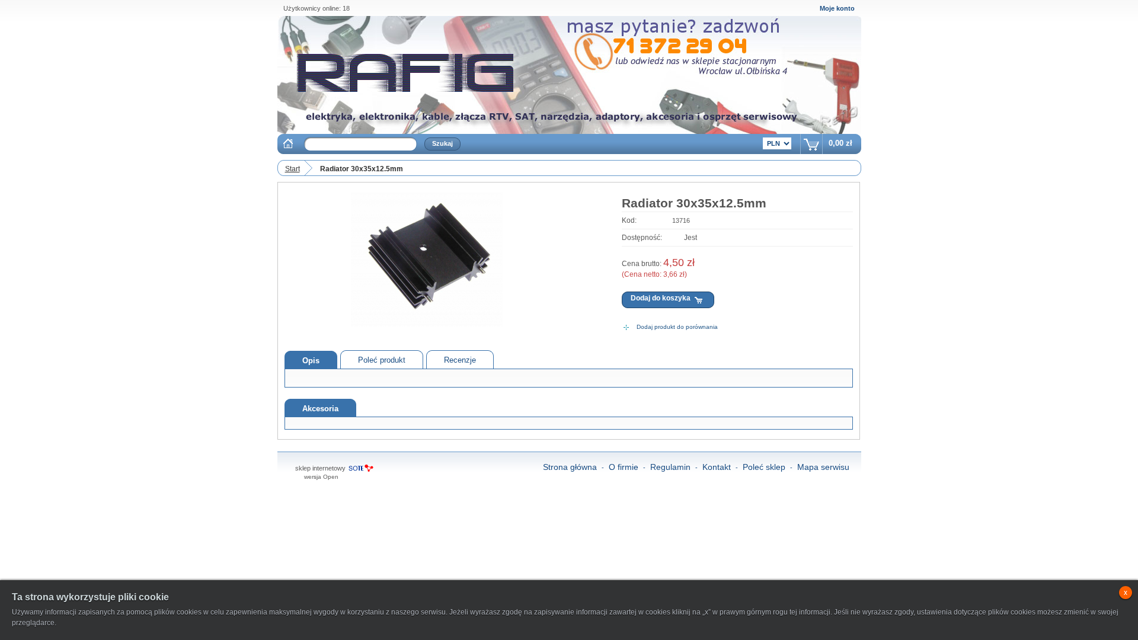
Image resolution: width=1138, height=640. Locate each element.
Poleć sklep (764, 467)
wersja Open (321, 476)
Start (292, 169)
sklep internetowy (320, 468)
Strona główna (570, 467)
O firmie (623, 467)
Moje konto (837, 8)
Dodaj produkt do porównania (677, 327)
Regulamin (670, 467)
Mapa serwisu (823, 467)
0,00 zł (840, 143)
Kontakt (716, 467)
